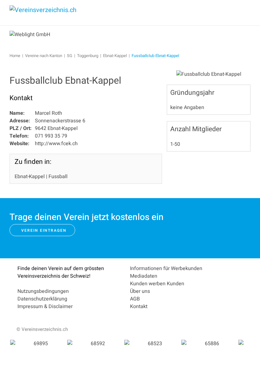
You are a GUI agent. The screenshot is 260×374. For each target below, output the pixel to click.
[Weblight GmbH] (30, 34)
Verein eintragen (44, 230)
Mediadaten (143, 276)
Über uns (140, 291)
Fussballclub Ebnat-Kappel (65, 81)
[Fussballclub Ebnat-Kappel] (208, 74)
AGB (135, 299)
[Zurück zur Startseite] (57, 12)
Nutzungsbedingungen (43, 291)
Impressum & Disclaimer (45, 306)
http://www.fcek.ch (56, 143)
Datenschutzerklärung (42, 299)
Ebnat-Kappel (30, 176)
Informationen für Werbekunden (166, 268)
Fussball (58, 176)
